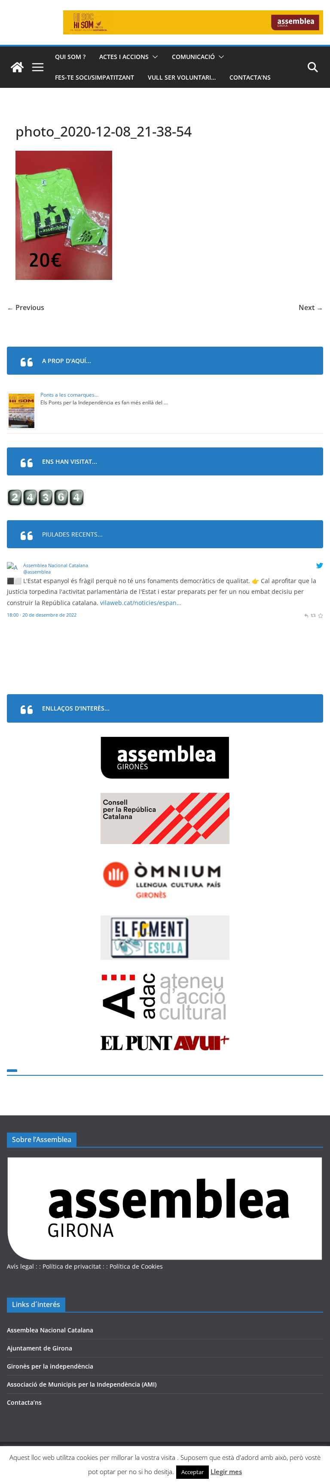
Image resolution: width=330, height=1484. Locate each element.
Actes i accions (124, 57)
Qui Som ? (70, 57)
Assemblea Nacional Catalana (55, 565)
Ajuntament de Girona (39, 1348)
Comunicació (193, 57)
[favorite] (320, 615)
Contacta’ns (250, 77)
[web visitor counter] (45, 495)
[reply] (306, 615)
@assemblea (37, 571)
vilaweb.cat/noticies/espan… (140, 603)
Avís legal (20, 1266)
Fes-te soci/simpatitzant (94, 77)
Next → (311, 307)
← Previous (25, 307)
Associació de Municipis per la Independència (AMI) (81, 1384)
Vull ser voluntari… (182, 77)
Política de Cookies (136, 1266)
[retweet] (313, 615)
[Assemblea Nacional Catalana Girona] (17, 67)
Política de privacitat (72, 1266)
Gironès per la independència (50, 1366)
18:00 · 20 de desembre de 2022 (41, 615)
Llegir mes (226, 1471)
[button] (153, 57)
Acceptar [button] (192, 1472)
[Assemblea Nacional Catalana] (13, 567)
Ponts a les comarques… (69, 394)
